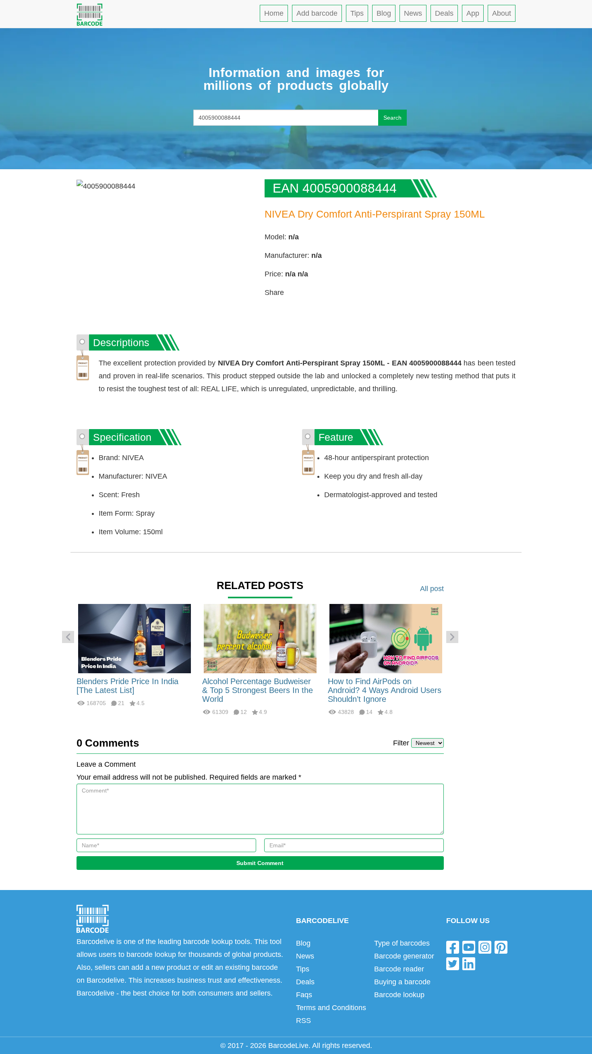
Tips (357, 13)
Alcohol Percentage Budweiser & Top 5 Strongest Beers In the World (257, 690)
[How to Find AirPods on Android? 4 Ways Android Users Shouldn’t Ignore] (386, 638)
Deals (444, 13)
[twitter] (452, 963)
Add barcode (316, 13)
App (472, 13)
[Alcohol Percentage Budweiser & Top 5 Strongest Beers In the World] (260, 638)
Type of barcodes (402, 943)
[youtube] (468, 946)
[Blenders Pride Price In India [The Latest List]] (135, 638)
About (501, 13)
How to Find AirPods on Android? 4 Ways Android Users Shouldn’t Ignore (384, 690)
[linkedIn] (468, 963)
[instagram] (484, 946)
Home (274, 13)
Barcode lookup (399, 995)
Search (392, 117)
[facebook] (452, 946)
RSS (303, 1021)
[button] (68, 637)
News (413, 13)
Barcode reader (399, 969)
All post (432, 589)
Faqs (304, 995)
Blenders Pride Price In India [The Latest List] (127, 686)
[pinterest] (501, 946)
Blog (384, 13)
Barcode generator (404, 956)
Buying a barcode (402, 982)
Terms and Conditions (331, 1008)
